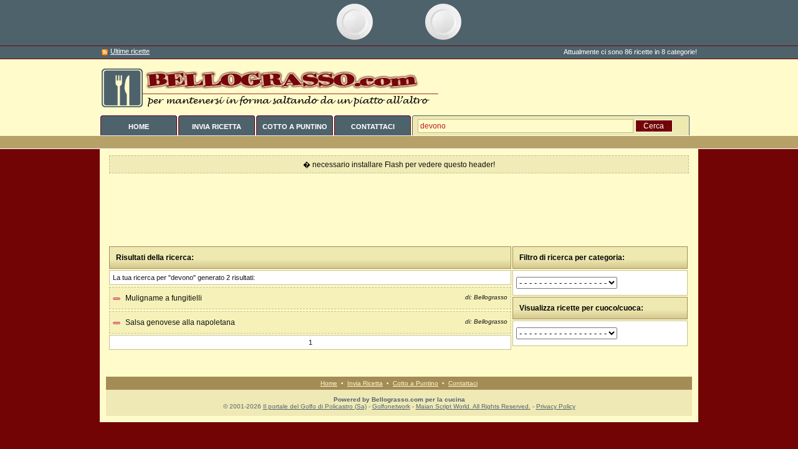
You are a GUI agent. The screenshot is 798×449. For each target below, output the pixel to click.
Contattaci (463, 383)
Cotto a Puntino (415, 383)
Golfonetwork (391, 406)
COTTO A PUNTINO (294, 126)
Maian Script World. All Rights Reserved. (473, 406)
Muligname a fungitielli (163, 298)
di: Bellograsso (486, 297)
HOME (138, 126)
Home (328, 383)
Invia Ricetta (365, 383)
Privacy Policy (555, 406)
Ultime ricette (130, 51)
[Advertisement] (399, 210)
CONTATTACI (373, 126)
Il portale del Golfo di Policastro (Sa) (315, 406)
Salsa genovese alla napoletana (180, 322)
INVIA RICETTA (216, 126)
